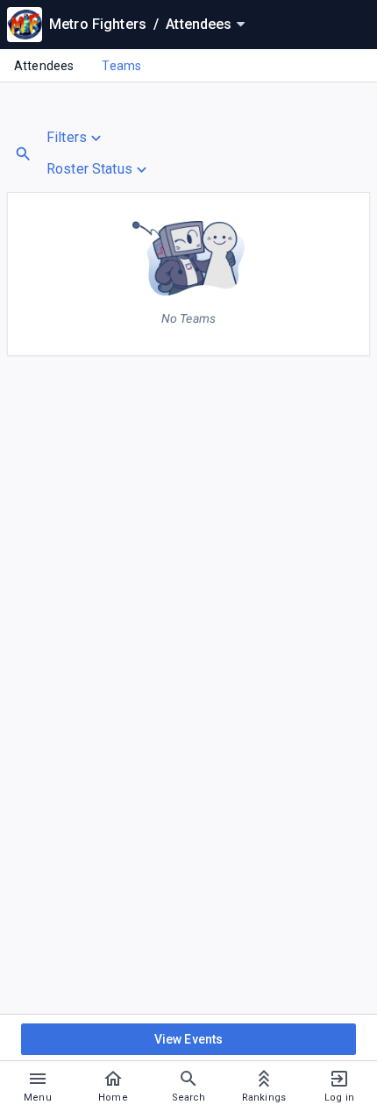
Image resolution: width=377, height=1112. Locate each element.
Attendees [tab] (44, 66)
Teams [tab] (121, 66)
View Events (189, 1039)
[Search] (23, 153)
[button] (98, 137)
